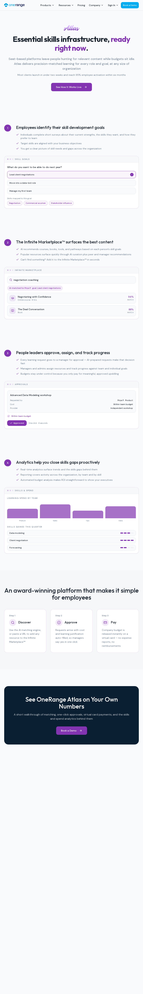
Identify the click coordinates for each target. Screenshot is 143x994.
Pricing (81, 5)
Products (45, 5)
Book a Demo (130, 5)
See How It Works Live (68, 87)
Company (94, 5)
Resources (65, 5)
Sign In (111, 5)
